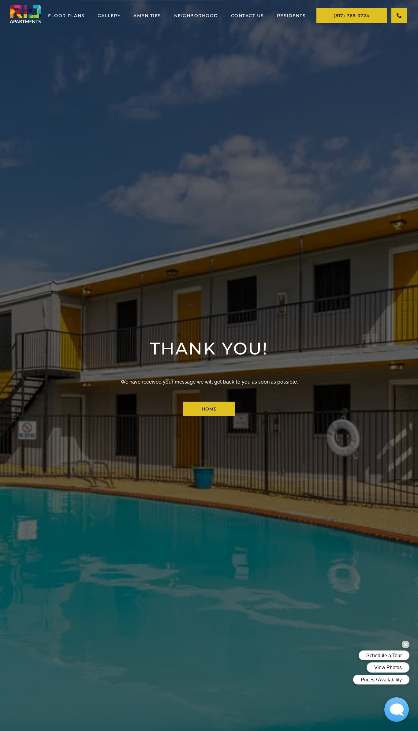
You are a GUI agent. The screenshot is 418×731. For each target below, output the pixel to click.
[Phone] (399, 15)
